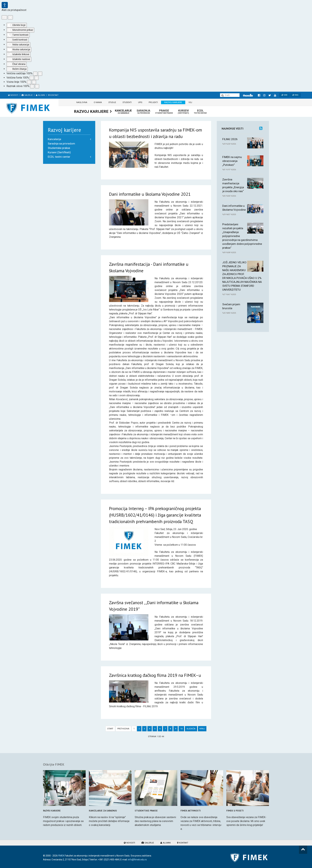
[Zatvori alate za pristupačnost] (10, 17)
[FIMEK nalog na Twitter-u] (270, 95)
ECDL (200, 111)
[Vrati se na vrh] (303, 850)
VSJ (190, 102)
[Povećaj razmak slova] (37, 86)
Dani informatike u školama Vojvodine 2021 (150, 194)
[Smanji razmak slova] (32, 86)
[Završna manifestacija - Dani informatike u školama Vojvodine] (128, 288)
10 (181, 728)
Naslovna (81, 102)
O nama (98, 102)
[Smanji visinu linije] (29, 82)
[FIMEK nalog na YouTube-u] (275, 95)
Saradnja (143, 111)
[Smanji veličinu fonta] (32, 78)
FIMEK (61, 855)
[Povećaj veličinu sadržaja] (40, 74)
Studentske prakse (59, 148)
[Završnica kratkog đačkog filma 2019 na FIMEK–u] (128, 691)
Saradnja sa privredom (61, 143)
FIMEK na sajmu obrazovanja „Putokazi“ (232, 160)
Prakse (164, 111)
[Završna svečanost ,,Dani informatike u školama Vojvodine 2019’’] (128, 627)
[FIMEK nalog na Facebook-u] (259, 95)
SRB (285, 95)
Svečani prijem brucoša (231, 306)
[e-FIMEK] (248, 95)
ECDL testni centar (59, 156)
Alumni (41, 95)
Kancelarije (123, 111)
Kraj (202, 728)
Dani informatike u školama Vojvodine (234, 207)
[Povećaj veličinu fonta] (36, 78)
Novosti (14, 95)
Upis (140, 102)
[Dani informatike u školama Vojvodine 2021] (128, 212)
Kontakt (54, 95)
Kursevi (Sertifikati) (59, 152)
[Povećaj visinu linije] (34, 82)
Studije (112, 102)
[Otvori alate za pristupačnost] (5, 5)
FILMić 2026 (230, 139)
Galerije (28, 95)
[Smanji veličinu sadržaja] (35, 74)
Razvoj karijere (173, 102)
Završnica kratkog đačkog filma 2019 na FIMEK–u (155, 675)
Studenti (127, 102)
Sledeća (191, 728)
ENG (296, 95)
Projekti (153, 102)
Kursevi (183, 111)
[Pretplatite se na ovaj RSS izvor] (260, 128)
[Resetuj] (4, 17)
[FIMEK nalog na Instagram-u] (264, 95)
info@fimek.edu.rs (137, 859)
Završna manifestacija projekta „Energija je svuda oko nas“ (233, 185)
